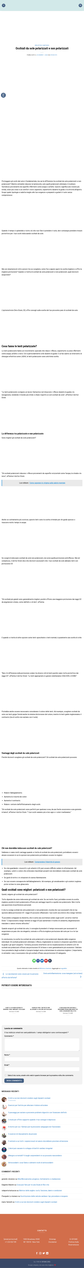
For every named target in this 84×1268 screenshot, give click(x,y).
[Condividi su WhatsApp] (34, 961)
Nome (7, 1055)
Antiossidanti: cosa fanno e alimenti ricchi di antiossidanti (30, 1163)
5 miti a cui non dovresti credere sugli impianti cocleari (14, 1008)
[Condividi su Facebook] (38, 961)
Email (6, 1065)
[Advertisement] (42, 29)
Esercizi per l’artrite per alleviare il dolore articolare (41, 1008)
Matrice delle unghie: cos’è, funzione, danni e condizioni (40, 1191)
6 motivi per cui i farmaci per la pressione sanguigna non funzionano (34, 1127)
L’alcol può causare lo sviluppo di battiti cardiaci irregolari (30, 1148)
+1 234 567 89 (10, 1242)
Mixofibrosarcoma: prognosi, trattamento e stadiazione (39, 1179)
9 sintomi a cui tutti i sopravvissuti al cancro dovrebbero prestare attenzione (38, 1141)
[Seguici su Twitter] (44, 1253)
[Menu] (3, 5)
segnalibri (64, 968)
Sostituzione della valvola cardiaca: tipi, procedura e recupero (44, 1196)
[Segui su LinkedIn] (47, 1253)
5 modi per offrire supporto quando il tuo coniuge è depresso (32, 1120)
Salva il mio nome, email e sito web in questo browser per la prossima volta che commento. (41, 1075)
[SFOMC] (42, 5)
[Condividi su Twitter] (42, 961)
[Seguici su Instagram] (40, 1253)
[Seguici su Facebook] (37, 1253)
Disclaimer (52, 1242)
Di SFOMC (74, 1239)
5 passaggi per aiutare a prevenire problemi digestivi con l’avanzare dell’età (68, 1009)
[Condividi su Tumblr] (50, 961)
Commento (9, 1036)
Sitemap (52, 1239)
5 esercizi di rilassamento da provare (22, 1134)
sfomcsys (53, 55)
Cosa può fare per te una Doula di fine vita (33, 1185)
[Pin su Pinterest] (46, 961)
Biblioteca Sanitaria (42, 45)
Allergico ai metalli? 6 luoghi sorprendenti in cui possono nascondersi (35, 1156)
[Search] (80, 5)
